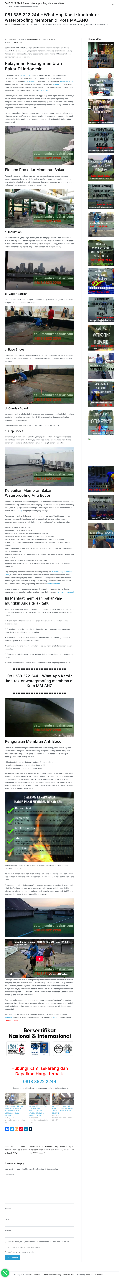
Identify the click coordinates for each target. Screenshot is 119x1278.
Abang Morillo (50, 39)
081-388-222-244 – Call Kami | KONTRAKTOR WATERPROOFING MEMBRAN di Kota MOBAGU (14, 1110)
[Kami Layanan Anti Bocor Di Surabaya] (101, 281)
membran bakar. (53, 584)
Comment (9, 1175)
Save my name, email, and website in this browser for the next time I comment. (38, 1242)
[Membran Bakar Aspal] (101, 83)
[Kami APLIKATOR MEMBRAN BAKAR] (101, 253)
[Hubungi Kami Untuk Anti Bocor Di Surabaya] (101, 168)
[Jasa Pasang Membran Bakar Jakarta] (101, 196)
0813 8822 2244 (39, 1081)
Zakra (88, 1275)
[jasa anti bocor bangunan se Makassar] (101, 535)
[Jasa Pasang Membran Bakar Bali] (101, 111)
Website (8, 1231)
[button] (39, 145)
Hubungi (56, 1017)
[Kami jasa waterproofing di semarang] (101, 338)
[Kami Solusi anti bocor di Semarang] (101, 422)
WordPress (98, 1275)
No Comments (10, 39)
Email (7, 1220)
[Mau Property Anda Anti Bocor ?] (101, 451)
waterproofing (26, 75)
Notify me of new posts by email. (21, 1252)
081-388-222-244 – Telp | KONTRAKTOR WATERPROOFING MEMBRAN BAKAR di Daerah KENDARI (39, 1110)
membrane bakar (66, 81)
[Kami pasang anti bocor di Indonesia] (101, 479)
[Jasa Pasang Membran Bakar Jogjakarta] (101, 309)
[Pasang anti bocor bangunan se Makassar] (101, 366)
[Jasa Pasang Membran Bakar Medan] (101, 140)
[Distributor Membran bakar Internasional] (101, 55)
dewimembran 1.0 (33, 39)
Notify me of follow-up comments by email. (25, 1247)
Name (8, 1209)
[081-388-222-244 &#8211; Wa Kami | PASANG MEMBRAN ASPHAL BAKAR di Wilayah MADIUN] (63, 1099)
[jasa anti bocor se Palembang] (101, 507)
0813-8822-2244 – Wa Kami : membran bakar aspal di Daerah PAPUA (16, 1150)
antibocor (8, 1017)
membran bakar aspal (65, 592)
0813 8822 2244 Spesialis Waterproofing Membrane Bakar (35, 3)
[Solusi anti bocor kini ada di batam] (101, 394)
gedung (19, 511)
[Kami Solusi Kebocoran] (101, 224)
